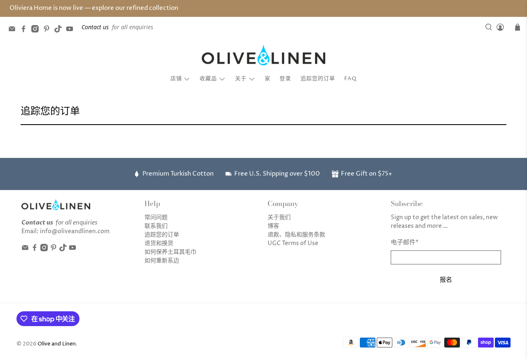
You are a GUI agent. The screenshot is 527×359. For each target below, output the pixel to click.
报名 (446, 279)
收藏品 (208, 78)
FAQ (350, 78)
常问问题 (156, 217)
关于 (241, 78)
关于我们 (279, 217)
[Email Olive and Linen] (14, 30)
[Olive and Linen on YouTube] (71, 30)
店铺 (176, 78)
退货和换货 (159, 243)
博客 (273, 226)
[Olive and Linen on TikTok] (60, 30)
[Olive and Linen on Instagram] (37, 30)
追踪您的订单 (318, 78)
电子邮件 (405, 242)
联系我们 (156, 226)
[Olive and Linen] (263, 55)
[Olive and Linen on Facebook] (25, 30)
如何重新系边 (162, 260)
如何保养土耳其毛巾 (170, 252)
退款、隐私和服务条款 (296, 235)
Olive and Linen (56, 343)
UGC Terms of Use (293, 243)
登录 (285, 78)
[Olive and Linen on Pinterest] (48, 30)
